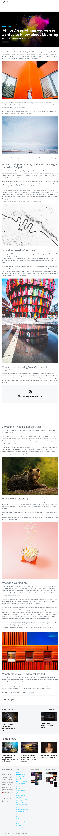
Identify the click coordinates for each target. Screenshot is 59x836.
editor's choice (20, 802)
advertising (19, 806)
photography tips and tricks (22, 786)
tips (18, 792)
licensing (19, 778)
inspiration (19, 772)
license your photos (21, 774)
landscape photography (22, 781)
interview (19, 829)
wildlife (23, 820)
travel (23, 800)
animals (18, 820)
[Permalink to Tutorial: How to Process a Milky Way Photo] (49, 720)
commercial (19, 793)
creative (18, 813)
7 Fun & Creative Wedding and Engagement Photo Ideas (8, 727)
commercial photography (22, 799)
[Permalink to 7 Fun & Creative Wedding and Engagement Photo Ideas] (10, 722)
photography (20, 779)
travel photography (21, 795)
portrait (18, 800)
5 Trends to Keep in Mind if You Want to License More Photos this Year (28, 758)
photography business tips (22, 827)
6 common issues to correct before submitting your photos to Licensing (10, 758)
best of (18, 788)
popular (18, 823)
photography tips (21, 790)
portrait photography (21, 783)
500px (23, 778)
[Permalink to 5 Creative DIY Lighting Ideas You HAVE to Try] (49, 752)
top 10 (18, 816)
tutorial (21, 792)
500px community (21, 814)
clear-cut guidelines (21, 376)
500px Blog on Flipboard (5, 792)
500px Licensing (20, 776)
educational (24, 813)
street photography (21, 821)
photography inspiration (22, 809)
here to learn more (11, 692)
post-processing (20, 818)
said (29, 103)
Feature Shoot (15, 38)
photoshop (19, 807)
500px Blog (6, 26)
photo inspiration (21, 811)
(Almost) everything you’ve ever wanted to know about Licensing (30, 32)
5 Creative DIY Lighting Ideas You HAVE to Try (49, 756)
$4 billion (32, 58)
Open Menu (7, 1)
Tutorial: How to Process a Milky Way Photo (48, 725)
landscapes (19, 797)
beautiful (25, 804)
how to (18, 785)
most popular (20, 825)
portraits (23, 785)
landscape (19, 804)
